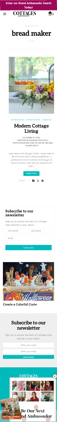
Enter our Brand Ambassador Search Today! (28, 5)
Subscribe (28, 247)
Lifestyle (47, 120)
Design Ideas (17, 120)
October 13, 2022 (31, 137)
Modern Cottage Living (31, 128)
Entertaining (33, 120)
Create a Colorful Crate (20, 304)
